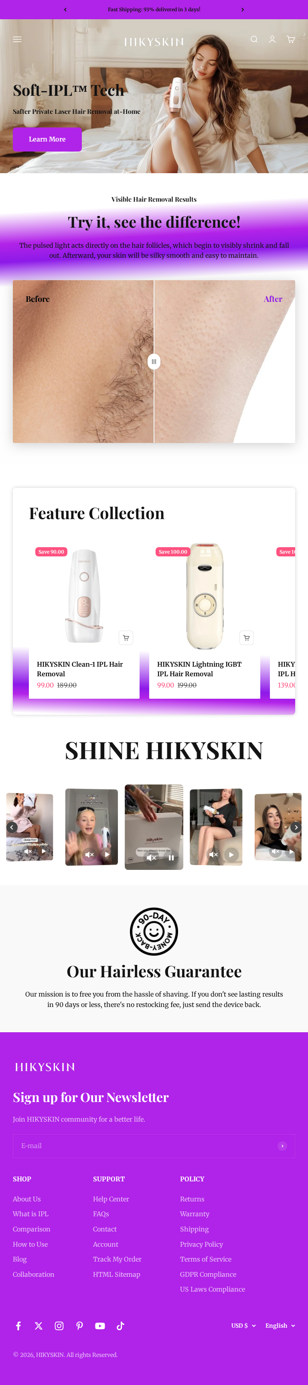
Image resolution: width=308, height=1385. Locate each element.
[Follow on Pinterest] (79, 1325)
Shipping (194, 1229)
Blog (20, 1259)
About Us (27, 1199)
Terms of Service (205, 1259)
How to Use (30, 1244)
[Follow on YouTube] (100, 1325)
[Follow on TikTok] (120, 1325)
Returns (192, 1199)
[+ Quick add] (126, 638)
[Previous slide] (12, 827)
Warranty (194, 1214)
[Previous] (65, 10)
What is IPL (31, 1214)
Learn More (47, 139)
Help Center (111, 1199)
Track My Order (117, 1259)
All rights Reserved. (92, 1355)
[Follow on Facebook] (18, 1325)
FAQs (101, 1214)
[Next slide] (296, 827)
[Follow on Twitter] (38, 1325)
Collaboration (34, 1274)
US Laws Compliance (212, 1289)
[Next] (242, 10)
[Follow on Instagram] (59, 1325)
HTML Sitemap (116, 1274)
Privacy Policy (201, 1244)
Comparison (32, 1229)
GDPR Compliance (208, 1274)
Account (105, 1244)
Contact (105, 1229)
